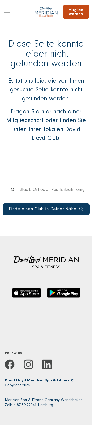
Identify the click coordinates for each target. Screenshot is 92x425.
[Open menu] (7, 11)
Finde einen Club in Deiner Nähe (42, 209)
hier (46, 111)
